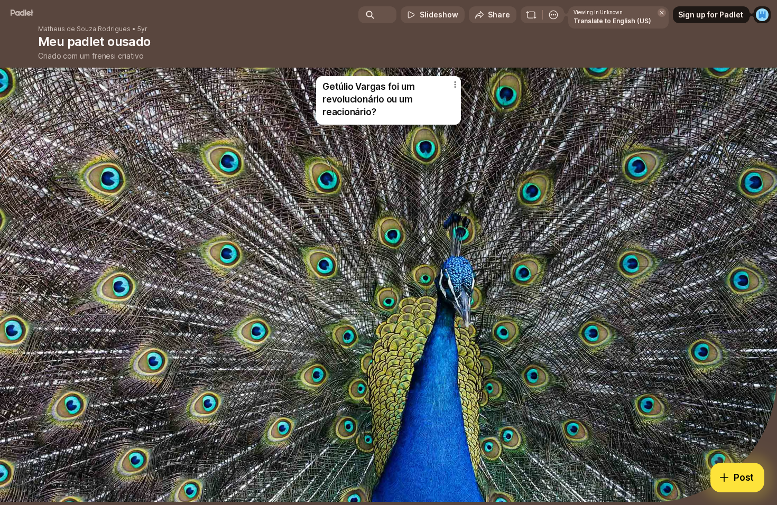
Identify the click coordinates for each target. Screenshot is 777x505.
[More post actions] (455, 84)
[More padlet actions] (553, 14)
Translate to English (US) (612, 21)
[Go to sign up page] (762, 14)
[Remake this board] (531, 14)
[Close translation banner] (662, 12)
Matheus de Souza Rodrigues (84, 29)
